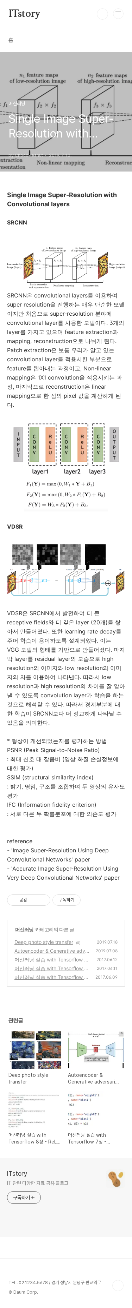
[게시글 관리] (42, 900)
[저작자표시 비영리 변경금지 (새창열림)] (90, 900)
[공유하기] (33, 900)
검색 (102, 14)
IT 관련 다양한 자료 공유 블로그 (37, 1183)
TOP (118, 1285)
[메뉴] (118, 13)
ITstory (24, 14)
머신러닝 (24, 929)
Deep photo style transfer (43, 942)
